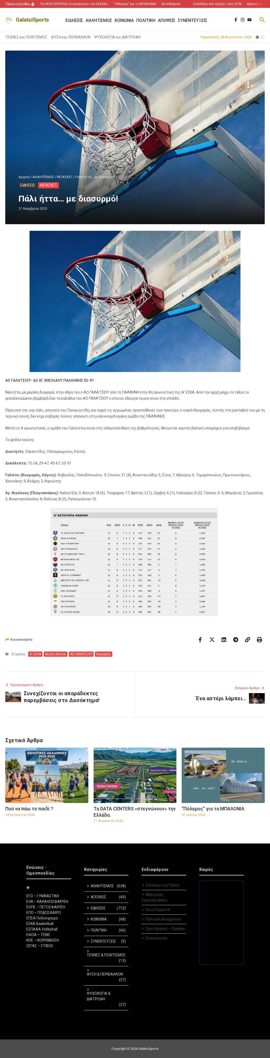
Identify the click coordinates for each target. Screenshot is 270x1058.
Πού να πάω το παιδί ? (29, 808)
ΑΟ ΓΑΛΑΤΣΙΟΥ (81, 654)
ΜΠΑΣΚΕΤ (65, 177)
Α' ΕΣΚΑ (35, 654)
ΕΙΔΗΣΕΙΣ (27, 185)
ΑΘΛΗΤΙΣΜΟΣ (43, 177)
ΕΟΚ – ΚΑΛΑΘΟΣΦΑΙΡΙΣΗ (47, 901)
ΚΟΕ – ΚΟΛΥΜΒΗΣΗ (42, 940)
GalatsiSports (32, 20)
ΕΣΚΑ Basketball (40, 924)
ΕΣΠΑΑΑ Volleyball (41, 929)
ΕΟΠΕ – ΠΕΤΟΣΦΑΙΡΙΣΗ (45, 907)
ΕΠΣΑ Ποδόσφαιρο (42, 918)
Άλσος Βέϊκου (55, 654)
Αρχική (24, 177)
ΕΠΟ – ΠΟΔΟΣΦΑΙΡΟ (43, 912)
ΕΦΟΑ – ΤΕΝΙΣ (38, 935)
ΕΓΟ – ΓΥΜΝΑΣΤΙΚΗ (42, 896)
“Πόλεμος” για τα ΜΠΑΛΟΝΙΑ (213, 808)
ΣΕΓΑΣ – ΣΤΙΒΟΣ (39, 946)
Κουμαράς (103, 654)
